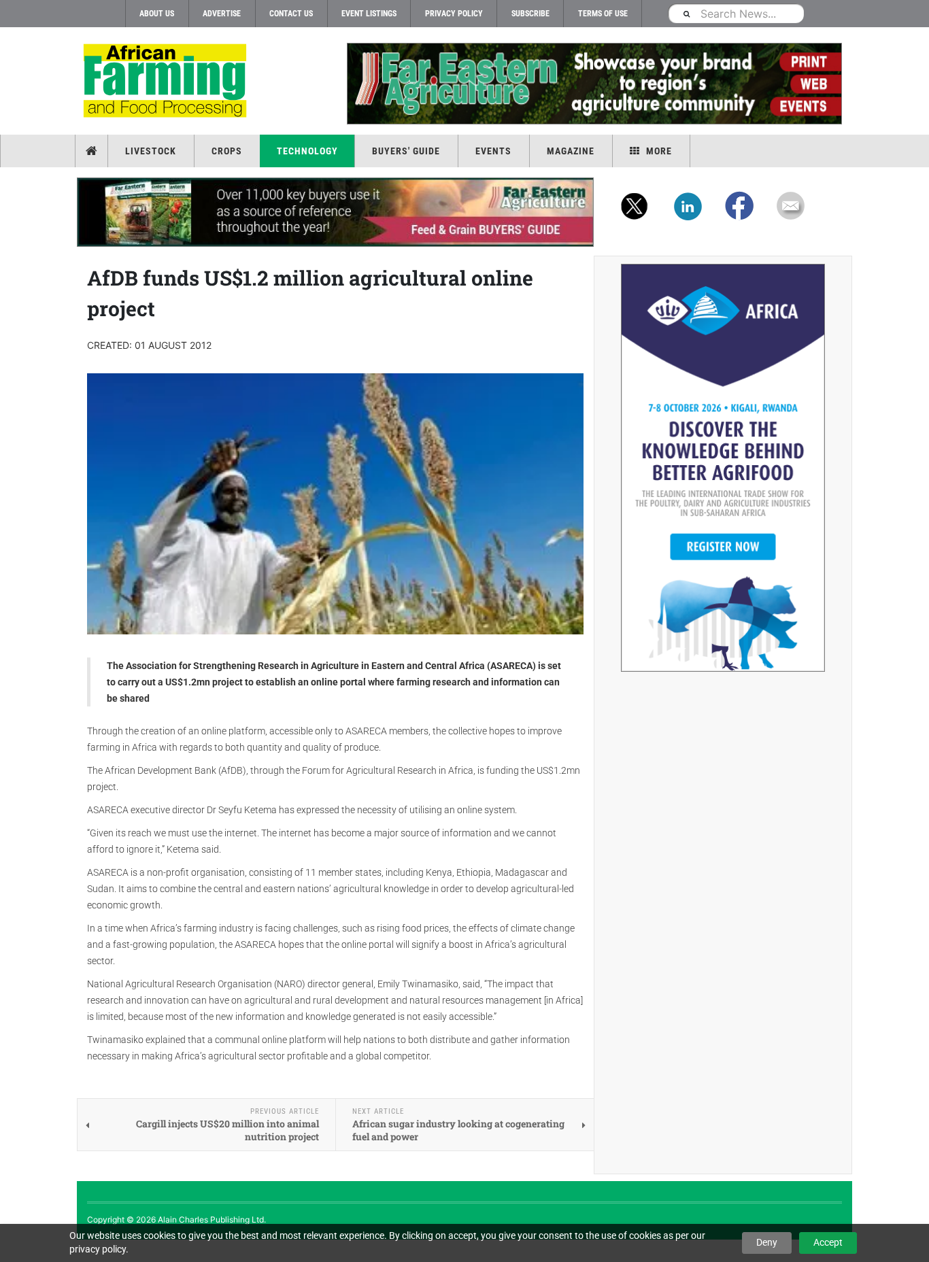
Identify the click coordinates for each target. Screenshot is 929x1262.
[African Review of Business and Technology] (167, 82)
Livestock (150, 151)
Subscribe (530, 13)
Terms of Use (603, 13)
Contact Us (291, 13)
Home (92, 151)
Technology (307, 151)
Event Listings (368, 13)
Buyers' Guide (406, 151)
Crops (227, 151)
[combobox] (736, 13)
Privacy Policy (454, 13)
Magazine (570, 151)
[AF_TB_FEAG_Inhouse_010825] (593, 83)
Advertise (222, 13)
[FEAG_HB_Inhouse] (335, 212)
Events (493, 151)
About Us (156, 13)
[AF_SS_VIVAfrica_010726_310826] (723, 468)
